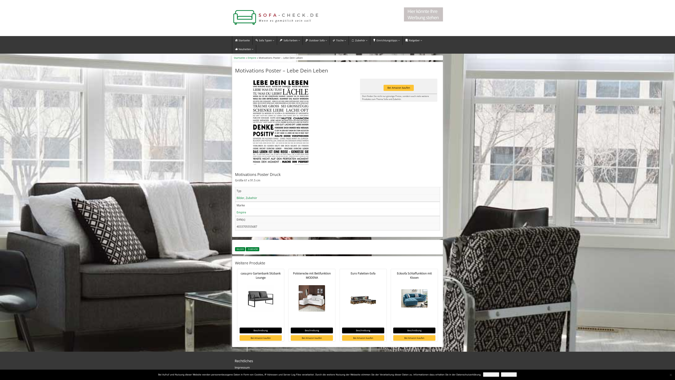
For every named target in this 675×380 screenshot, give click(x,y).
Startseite (239, 57)
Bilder (240, 249)
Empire (252, 57)
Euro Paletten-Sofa (363, 273)
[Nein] (670, 375)
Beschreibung (260, 330)
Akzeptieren (491, 374)
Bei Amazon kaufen (261, 338)
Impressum (242, 367)
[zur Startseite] (276, 17)
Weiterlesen (508, 374)
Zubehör (252, 249)
